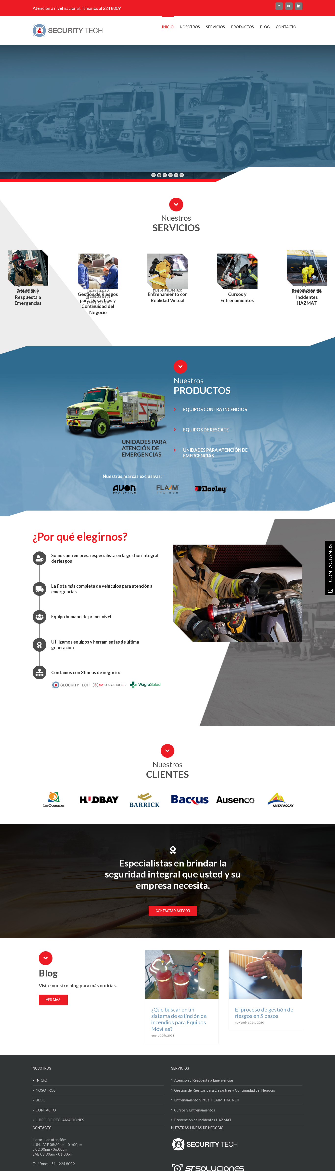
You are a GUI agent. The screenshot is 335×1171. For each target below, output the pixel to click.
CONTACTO (46, 1117)
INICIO (41, 1087)
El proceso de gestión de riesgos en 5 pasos (264, 1019)
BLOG (40, 1107)
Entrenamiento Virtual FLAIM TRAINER (206, 1107)
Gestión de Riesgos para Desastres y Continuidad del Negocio (224, 1097)
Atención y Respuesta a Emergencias (204, 1087)
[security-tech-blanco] (205, 1146)
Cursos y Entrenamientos (194, 1117)
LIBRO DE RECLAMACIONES (60, 1127)
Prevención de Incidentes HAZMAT (203, 1127)
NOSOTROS (46, 1097)
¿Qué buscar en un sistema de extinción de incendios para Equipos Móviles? (179, 1026)
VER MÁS (85, 137)
